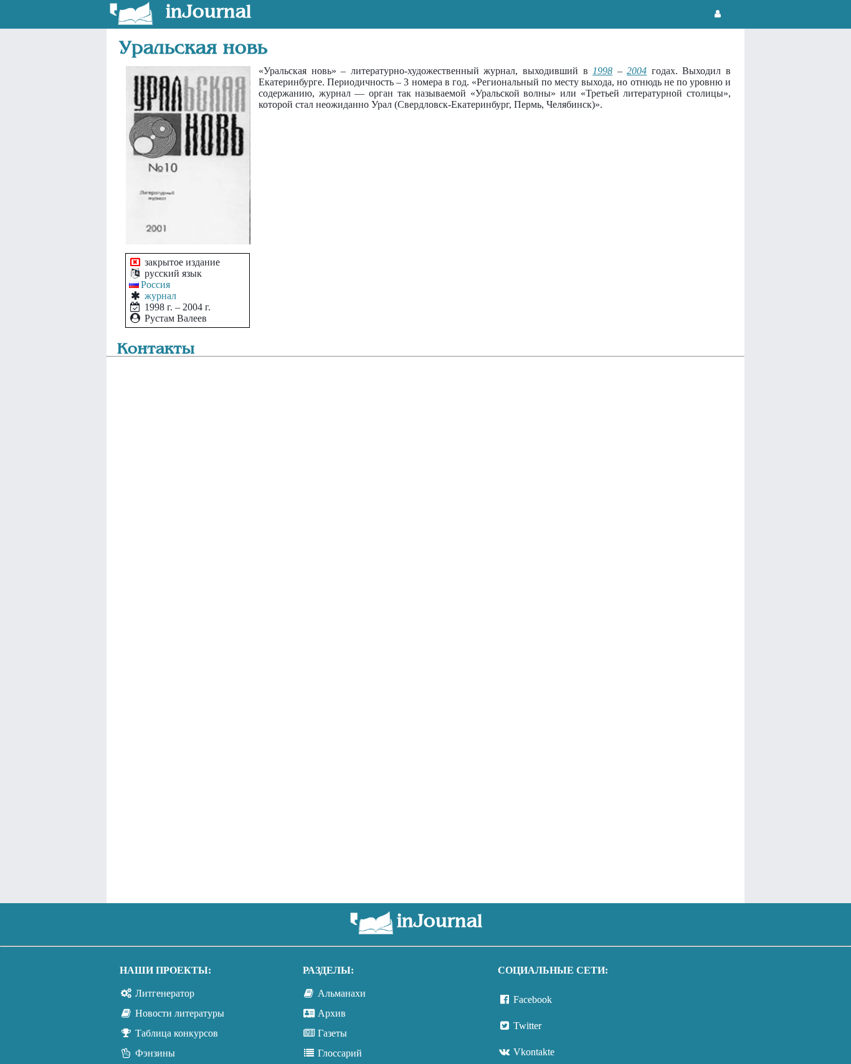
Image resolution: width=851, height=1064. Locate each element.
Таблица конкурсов (176, 1033)
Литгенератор (164, 993)
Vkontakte (533, 1052)
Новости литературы (179, 1013)
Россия (155, 284)
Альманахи (342, 993)
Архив (332, 1013)
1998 (602, 70)
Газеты (332, 1033)
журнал (160, 295)
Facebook (532, 999)
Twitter (527, 1025)
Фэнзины (155, 1053)
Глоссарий (340, 1053)
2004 (637, 70)
